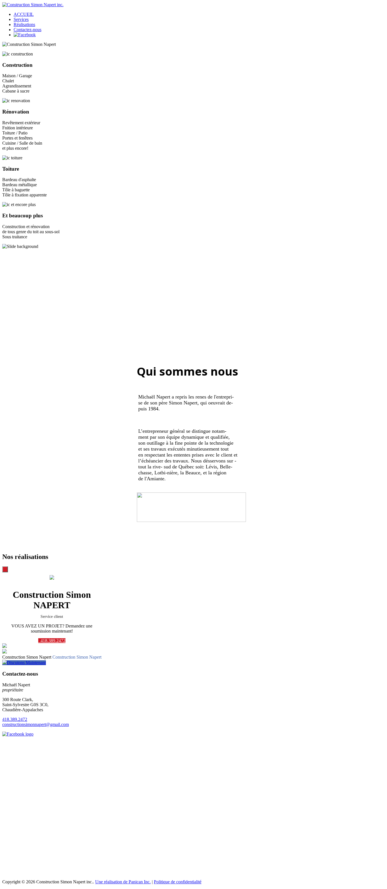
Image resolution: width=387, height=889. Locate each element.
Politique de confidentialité (177, 881)
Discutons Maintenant (26, 662)
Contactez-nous (27, 29)
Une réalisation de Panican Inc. (123, 881)
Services (21, 19)
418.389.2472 (52, 640)
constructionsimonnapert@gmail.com (35, 724)
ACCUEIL (24, 14)
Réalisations (24, 24)
